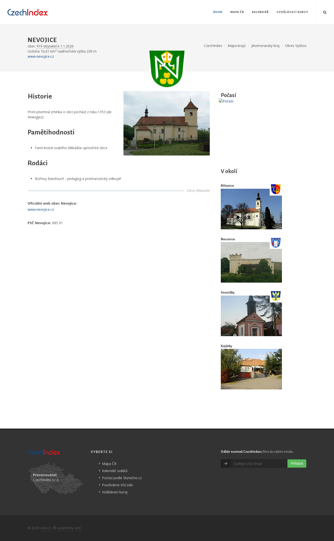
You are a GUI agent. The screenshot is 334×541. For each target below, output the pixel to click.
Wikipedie (203, 190)
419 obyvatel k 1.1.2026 (55, 46)
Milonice (227, 186)
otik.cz (45, 528)
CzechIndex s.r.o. (46, 479)
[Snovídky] (251, 315)
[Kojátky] (251, 369)
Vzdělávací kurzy (115, 492)
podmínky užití (69, 528)
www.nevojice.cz (41, 56)
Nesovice (228, 239)
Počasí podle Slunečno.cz (122, 477)
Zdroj (191, 190)
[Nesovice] (251, 262)
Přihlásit (296, 463)
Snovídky (228, 292)
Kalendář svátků (115, 470)
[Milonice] (251, 209)
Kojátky (226, 346)
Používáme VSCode (117, 485)
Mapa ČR (109, 463)
